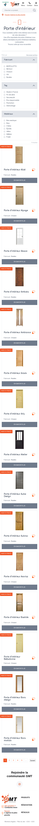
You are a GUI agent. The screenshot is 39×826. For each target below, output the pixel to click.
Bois (8, 123)
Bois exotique (11, 120)
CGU (28, 821)
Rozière (9, 77)
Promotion (10, 103)
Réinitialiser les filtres (31, 55)
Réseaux (25, 812)
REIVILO (9, 69)
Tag (5, 85)
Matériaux (8, 114)
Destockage (10, 106)
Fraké (8, 137)
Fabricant (8, 60)
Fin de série (10, 95)
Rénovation (26, 805)
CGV (32, 821)
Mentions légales (10, 821)
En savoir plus (19, 180)
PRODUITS (25, 797)
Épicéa (8, 129)
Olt (7, 74)
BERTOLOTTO (11, 66)
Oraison (9, 72)
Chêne (8, 126)
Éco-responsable (12, 100)
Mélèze (9, 134)
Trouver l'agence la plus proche (15, 15)
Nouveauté (10, 97)
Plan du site (21, 821)
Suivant (32, 760)
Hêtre (8, 131)
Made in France (12, 92)
